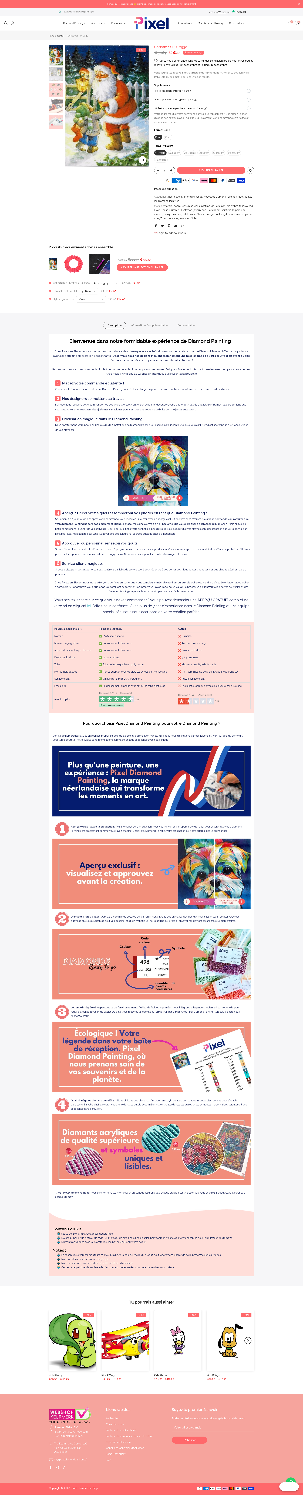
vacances (173, 218)
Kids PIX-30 (213, 1375)
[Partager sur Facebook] (155, 225)
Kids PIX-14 (55, 1375)
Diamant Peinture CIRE (65, 291)
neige (210, 214)
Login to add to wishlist (171, 233)
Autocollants (184, 23)
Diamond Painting (73, 23)
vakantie (184, 218)
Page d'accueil (56, 35)
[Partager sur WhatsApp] (182, 225)
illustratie (174, 210)
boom (177, 206)
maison (158, 214)
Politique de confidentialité (121, 1430)
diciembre (232, 206)
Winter (193, 218)
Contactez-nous (115, 1424)
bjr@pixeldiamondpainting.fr (80, 12)
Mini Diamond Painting (210, 23)
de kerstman (218, 206)
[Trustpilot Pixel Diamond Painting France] (119, 699)
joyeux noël (200, 210)
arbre (169, 206)
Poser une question (165, 189)
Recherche (112, 1418)
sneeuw (235, 214)
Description (115, 325)
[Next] (142, 105)
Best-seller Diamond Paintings (185, 196)
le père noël (239, 210)
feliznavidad (246, 206)
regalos (225, 214)
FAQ (108, 1460)
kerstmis (226, 210)
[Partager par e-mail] (175, 225)
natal (185, 214)
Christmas (187, 206)
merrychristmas (172, 214)
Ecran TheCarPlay (116, 1454)
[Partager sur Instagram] (57, 1467)
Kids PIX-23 (108, 1375)
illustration (186, 210)
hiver (157, 210)
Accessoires (98, 23)
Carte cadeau (236, 23)
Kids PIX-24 (160, 1375)
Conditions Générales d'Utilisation (125, 1448)
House (164, 210)
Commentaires (186, 325)
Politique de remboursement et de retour (129, 1436)
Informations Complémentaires (149, 325)
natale (192, 214)
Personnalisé (118, 23)
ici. (89, 606)
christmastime (202, 206)
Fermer (4, 3)
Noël (240, 196)
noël (217, 214)
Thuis (163, 218)
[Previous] (70, 105)
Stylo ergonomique (64, 299)
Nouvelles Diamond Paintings (220, 196)
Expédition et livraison (118, 1442)
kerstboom (214, 210)
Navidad (201, 214)
